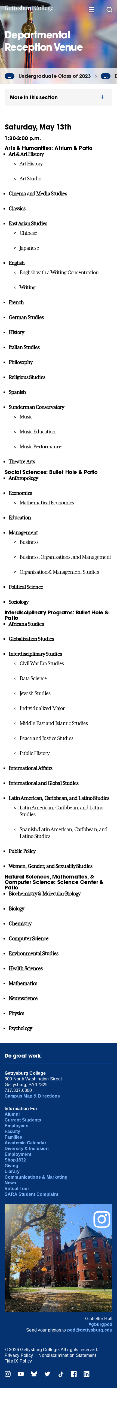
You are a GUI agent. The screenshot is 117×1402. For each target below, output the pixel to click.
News (10, 1183)
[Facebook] (74, 1374)
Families (13, 1137)
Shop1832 (15, 1160)
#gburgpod (100, 1324)
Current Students (23, 1120)
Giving (11, 1165)
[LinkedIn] (87, 1374)
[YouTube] (20, 1375)
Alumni (12, 1114)
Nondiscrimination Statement (67, 1355)
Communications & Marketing (36, 1177)
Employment (18, 1154)
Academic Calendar (25, 1143)
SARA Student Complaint (31, 1194)
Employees (16, 1125)
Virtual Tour (17, 1188)
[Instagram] (8, 1374)
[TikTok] (60, 1375)
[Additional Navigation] (91, 9)
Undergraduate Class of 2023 (55, 76)
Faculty (12, 1131)
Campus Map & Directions (32, 1096)
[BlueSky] (34, 1375)
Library (12, 1171)
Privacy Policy (19, 1355)
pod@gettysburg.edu (89, 1330)
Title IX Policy (18, 1361)
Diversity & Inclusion (27, 1148)
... (9, 76)
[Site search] (109, 9)
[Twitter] (47, 1375)
